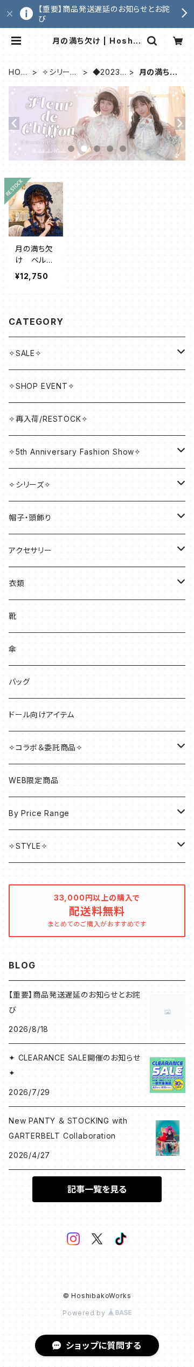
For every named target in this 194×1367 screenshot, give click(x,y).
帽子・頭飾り (30, 517)
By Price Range (39, 813)
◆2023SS (109, 72)
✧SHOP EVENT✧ (42, 385)
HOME (18, 72)
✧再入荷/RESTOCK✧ (48, 418)
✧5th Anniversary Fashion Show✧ (75, 451)
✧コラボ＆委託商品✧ (46, 747)
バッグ (19, 681)
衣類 (17, 583)
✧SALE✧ (25, 353)
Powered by (85, 1313)
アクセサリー (30, 550)
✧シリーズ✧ (60, 72)
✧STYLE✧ (28, 845)
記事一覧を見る (97, 1189)
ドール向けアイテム (41, 714)
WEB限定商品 (34, 780)
